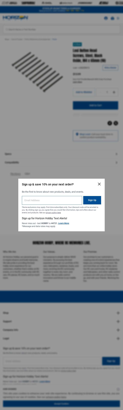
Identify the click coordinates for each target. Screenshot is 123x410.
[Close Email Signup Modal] (99, 184)
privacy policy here (53, 213)
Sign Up (92, 200)
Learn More (63, 223)
